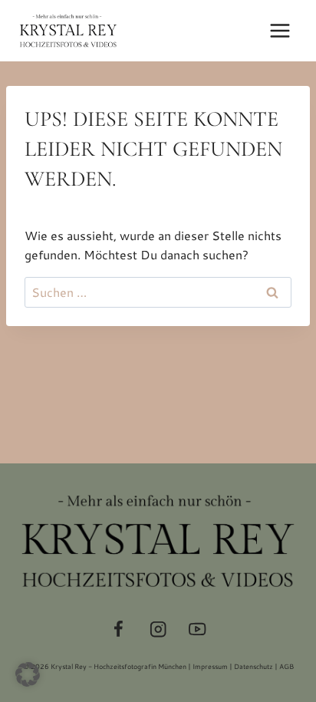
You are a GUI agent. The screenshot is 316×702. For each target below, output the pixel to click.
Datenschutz (253, 666)
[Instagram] (158, 629)
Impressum (210, 666)
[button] (27, 674)
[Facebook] (118, 629)
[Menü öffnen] (280, 30)
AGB (286, 666)
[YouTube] (197, 629)
